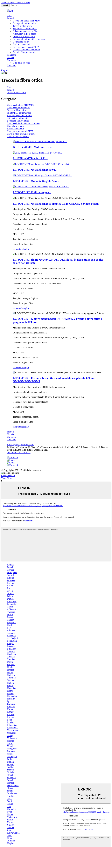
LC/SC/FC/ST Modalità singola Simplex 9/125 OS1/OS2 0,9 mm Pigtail (56, 203)
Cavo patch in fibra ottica (24, 23)
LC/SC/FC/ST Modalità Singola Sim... (36, 181)
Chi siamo (11, 60)
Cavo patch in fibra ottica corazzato (29, 39)
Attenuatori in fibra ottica (24, 34)
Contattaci (11, 65)
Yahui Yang (6, 478)
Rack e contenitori (21, 44)
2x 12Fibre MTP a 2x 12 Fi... (30, 158)
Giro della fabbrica (21, 62)
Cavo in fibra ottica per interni (26, 49)
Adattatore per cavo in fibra (25, 31)
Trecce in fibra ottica (22, 26)
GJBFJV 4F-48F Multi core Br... (32, 147)
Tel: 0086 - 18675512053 (18, 452)
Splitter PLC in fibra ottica (25, 28)
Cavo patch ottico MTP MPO (26, 20)
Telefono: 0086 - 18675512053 (15, 2)
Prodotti (10, 18)
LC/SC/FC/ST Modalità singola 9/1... (35, 169)
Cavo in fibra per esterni (24, 52)
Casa (9, 15)
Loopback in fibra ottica (24, 36)
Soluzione (11, 55)
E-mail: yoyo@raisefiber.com (20, 444)
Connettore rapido (21, 41)
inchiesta (17, 249)
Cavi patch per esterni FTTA (26, 47)
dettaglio (25, 249)
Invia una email (8, 475)
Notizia (10, 57)
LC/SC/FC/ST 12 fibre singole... (32, 192)
